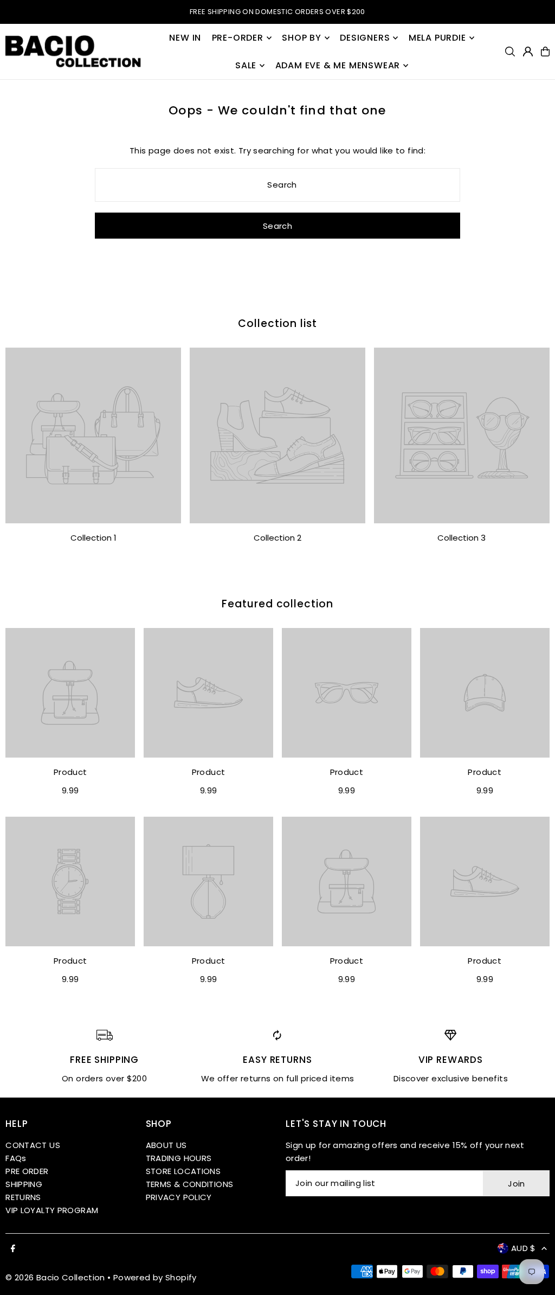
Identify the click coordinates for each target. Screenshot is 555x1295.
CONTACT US (32, 1145)
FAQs (16, 1158)
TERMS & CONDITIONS (190, 1184)
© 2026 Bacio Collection (55, 1277)
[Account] (528, 51)
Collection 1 (93, 537)
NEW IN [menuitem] (185, 37)
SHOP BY (301, 37)
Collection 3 (461, 537)
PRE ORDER (26, 1171)
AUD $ (523, 1248)
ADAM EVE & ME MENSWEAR (338, 65)
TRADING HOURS (179, 1158)
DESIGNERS (365, 37)
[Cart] (545, 51)
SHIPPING (23, 1184)
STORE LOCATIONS (183, 1171)
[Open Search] (510, 51)
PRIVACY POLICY (179, 1197)
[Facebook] (13, 1249)
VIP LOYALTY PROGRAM (51, 1210)
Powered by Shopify (155, 1277)
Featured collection (277, 604)
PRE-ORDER (237, 37)
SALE (245, 65)
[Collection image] (93, 435)
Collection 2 (277, 537)
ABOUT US (166, 1145)
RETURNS (23, 1197)
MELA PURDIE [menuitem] (437, 37)
